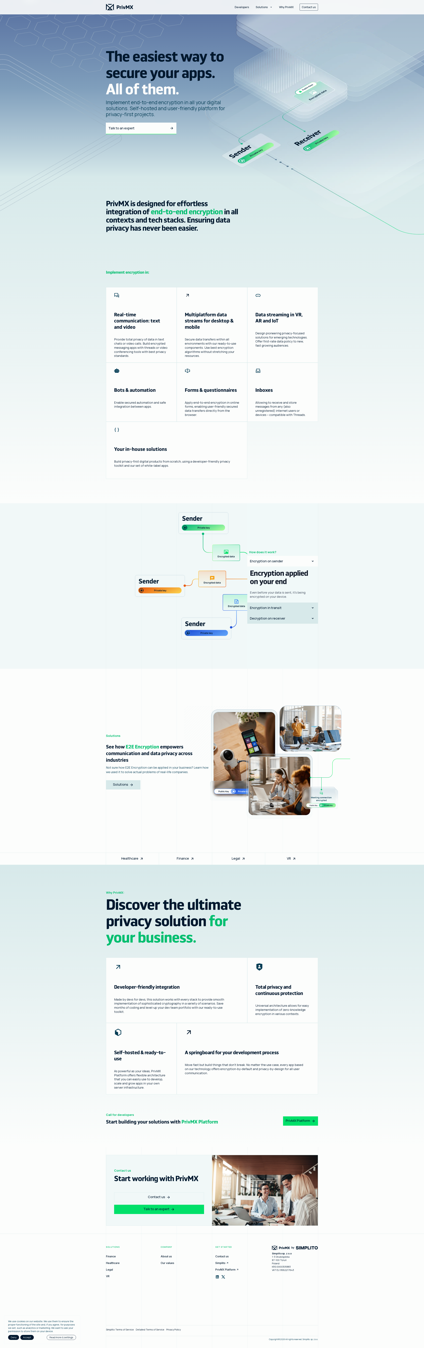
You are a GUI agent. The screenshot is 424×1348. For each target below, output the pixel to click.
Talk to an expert (121, 128)
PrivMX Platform (298, 1120)
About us (166, 1256)
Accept (27, 1337)
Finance (183, 858)
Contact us (309, 7)
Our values (167, 1263)
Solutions (120, 784)
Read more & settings (61, 1337)
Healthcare (129, 858)
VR (289, 858)
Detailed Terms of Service (150, 1329)
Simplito (220, 1263)
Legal (236, 858)
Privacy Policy (173, 1329)
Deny (13, 1337)
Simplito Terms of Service (120, 1329)
